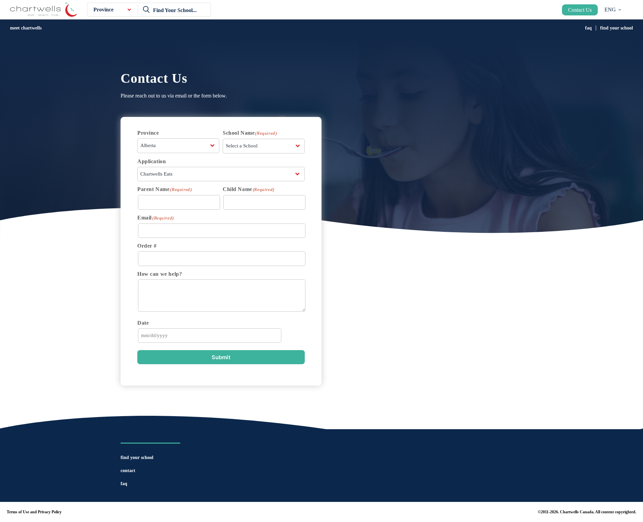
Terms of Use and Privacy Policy (34, 512)
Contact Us (580, 10)
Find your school (616, 27)
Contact (128, 470)
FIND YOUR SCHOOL (137, 457)
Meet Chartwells (26, 27)
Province (103, 9)
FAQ (588, 27)
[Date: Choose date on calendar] (295, 335)
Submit (221, 357)
